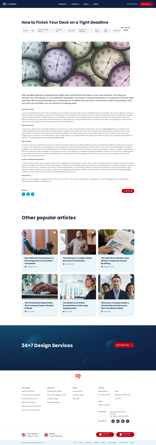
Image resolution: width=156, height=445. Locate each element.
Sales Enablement (28, 391)
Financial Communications (31, 395)
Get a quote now (122, 345)
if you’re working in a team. (55, 138)
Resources (88, 442)
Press (103, 442)
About (96, 4)
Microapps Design (53, 402)
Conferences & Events (30, 399)
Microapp (76, 399)
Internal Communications (31, 410)
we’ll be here (60, 172)
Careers (96, 442)
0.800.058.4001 (55, 436)
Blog (81, 442)
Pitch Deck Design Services (56, 395)
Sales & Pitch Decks (29, 402)
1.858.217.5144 (133, 4)
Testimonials (112, 442)
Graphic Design (52, 399)
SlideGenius (29, 442)
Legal (132, 442)
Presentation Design (54, 391)
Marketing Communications (31, 406)
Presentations (78, 391)
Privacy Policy (123, 442)
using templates (108, 129)
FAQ (75, 442)
